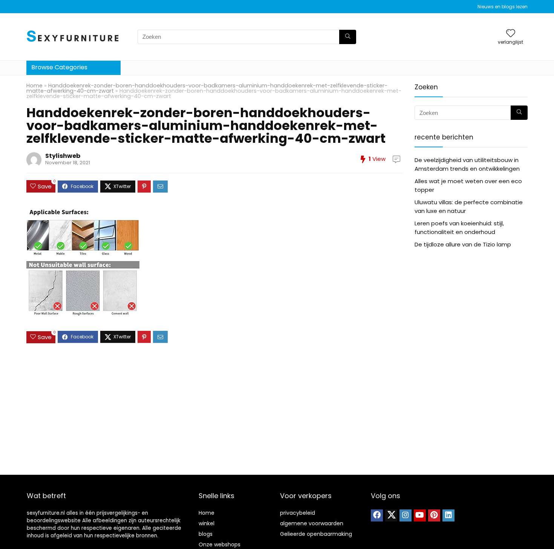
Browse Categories (59, 67)
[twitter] (391, 515)
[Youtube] (420, 515)
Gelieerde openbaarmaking (316, 534)
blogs (206, 534)
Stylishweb (62, 155)
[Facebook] (377, 515)
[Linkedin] (448, 515)
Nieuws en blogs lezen (502, 6)
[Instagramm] (405, 515)
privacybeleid (297, 513)
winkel (206, 523)
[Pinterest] (434, 515)
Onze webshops (219, 544)
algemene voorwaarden (311, 523)
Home (34, 85)
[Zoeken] (347, 37)
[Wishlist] (510, 34)
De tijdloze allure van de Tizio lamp (463, 244)
